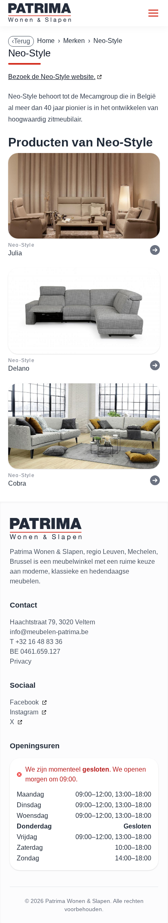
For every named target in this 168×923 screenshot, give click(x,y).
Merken (74, 40)
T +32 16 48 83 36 (36, 641)
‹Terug (21, 41)
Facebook (25, 702)
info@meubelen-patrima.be (49, 631)
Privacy (20, 661)
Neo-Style (107, 40)
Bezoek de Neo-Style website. (51, 76)
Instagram (25, 712)
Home (46, 40)
